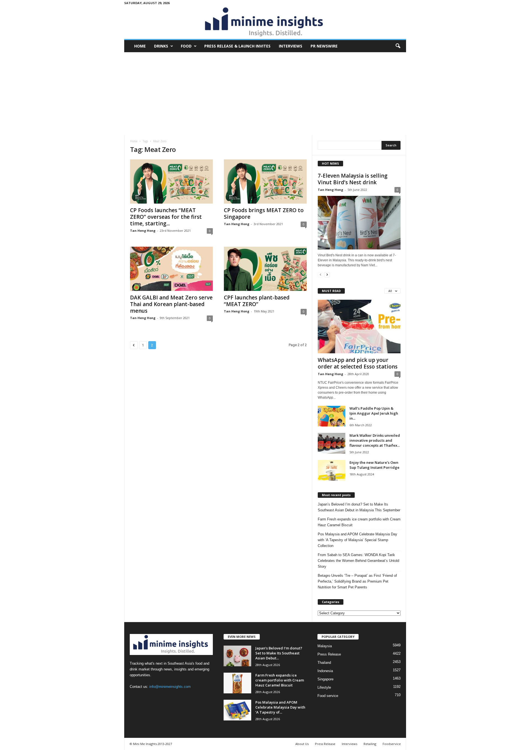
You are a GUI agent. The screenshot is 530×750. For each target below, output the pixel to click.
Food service (327, 696)
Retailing (370, 744)
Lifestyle (324, 687)
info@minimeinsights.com (170, 687)
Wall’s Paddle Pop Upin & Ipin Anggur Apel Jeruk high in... (373, 413)
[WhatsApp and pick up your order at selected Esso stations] (359, 326)
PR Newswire (324, 46)
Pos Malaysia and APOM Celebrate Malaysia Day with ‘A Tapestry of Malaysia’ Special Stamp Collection (357, 540)
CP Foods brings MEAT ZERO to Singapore (264, 213)
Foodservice (392, 744)
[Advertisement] (265, 93)
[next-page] (327, 274)
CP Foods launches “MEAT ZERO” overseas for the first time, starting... (166, 217)
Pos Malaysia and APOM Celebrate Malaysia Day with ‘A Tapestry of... (280, 707)
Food (186, 46)
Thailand (324, 662)
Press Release (329, 654)
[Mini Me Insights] (265, 22)
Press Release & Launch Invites (237, 46)
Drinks (161, 46)
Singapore (325, 679)
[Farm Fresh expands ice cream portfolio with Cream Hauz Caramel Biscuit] (237, 683)
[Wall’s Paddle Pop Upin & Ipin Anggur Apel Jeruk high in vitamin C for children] (331, 416)
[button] (398, 46)
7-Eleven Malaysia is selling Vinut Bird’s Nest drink (353, 179)
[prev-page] (320, 274)
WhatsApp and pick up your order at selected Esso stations (358, 363)
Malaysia (324, 646)
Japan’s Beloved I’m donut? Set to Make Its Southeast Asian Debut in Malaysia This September (359, 507)
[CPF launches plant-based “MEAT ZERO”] (265, 269)
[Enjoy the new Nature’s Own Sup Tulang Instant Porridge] (331, 470)
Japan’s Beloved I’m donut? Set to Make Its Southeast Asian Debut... (278, 653)
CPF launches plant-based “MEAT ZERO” (257, 301)
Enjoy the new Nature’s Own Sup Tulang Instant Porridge (374, 465)
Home (140, 46)
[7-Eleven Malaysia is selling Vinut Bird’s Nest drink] (359, 222)
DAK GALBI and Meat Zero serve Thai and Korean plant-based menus (171, 304)
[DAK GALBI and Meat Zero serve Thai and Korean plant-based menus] (171, 269)
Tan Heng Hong (142, 230)
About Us (302, 744)
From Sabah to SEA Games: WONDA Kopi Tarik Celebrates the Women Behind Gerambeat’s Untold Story (358, 561)
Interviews (290, 46)
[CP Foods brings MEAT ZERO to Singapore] (265, 181)
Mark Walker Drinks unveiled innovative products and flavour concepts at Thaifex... (374, 440)
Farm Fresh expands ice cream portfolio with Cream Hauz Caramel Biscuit (359, 522)
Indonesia (325, 671)
